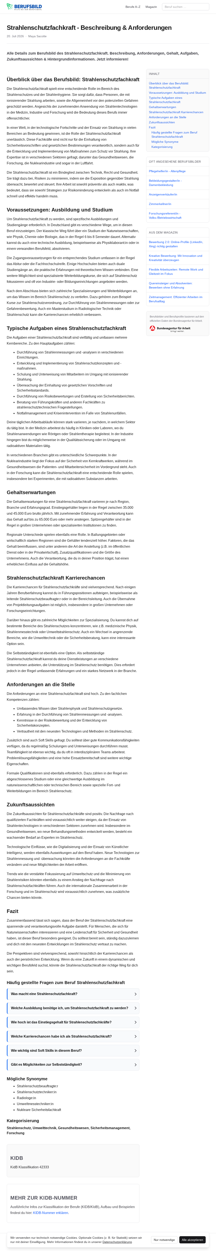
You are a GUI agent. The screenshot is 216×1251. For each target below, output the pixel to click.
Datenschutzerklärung (117, 1242)
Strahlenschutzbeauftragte (39, 599)
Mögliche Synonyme (164, 141)
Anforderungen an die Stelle (167, 117)
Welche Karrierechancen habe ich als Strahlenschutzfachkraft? (61, 1036)
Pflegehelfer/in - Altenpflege (167, 171)
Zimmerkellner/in (160, 204)
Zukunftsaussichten (162, 122)
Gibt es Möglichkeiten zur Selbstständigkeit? (46, 1064)
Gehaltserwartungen (162, 107)
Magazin (151, 6)
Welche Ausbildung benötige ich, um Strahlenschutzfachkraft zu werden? (69, 1008)
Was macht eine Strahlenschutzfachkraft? (44, 994)
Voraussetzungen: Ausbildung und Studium (177, 92)
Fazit (152, 127)
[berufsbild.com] (24, 6)
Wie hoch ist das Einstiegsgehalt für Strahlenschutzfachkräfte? (61, 1022)
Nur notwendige (164, 1239)
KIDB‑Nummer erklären (50, 1213)
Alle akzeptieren (192, 1239)
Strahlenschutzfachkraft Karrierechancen (176, 112)
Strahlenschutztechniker (35, 1092)
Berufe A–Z (133, 6)
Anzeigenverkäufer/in (163, 194)
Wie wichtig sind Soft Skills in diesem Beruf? (46, 1050)
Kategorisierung (162, 146)
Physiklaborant (113, 243)
